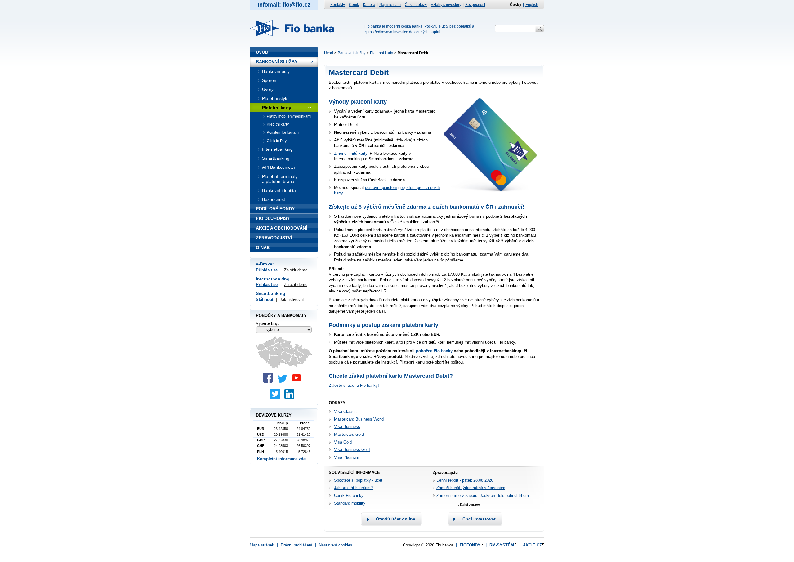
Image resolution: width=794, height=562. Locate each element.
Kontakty (337, 4)
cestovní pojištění (381, 187)
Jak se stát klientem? (353, 487)
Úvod (328, 53)
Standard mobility (349, 503)
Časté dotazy (416, 4)
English (531, 4)
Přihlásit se (267, 270)
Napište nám (390, 4)
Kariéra (369, 4)
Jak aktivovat (292, 299)
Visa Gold (343, 442)
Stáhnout (264, 299)
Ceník (354, 4)
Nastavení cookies (335, 545)
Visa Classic (345, 411)
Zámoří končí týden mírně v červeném (470, 487)
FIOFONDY (470, 545)
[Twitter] (283, 381)
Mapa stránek (262, 545)
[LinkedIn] (290, 397)
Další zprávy (470, 504)
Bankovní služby (351, 53)
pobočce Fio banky (434, 351)
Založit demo (295, 270)
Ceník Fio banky (349, 495)
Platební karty (381, 53)
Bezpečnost (475, 4)
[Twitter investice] (276, 397)
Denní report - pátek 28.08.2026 (464, 480)
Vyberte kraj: (267, 323)
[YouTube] (298, 381)
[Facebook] (269, 381)
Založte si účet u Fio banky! (354, 385)
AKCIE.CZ (532, 545)
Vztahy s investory (446, 4)
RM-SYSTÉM (501, 545)
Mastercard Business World (359, 419)
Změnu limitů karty (350, 153)
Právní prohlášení (296, 545)
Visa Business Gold (352, 449)
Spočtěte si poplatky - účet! (359, 480)
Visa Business (347, 426)
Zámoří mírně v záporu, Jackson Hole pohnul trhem (482, 495)
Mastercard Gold (349, 434)
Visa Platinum (346, 457)
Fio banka (295, 28)
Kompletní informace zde (281, 459)
